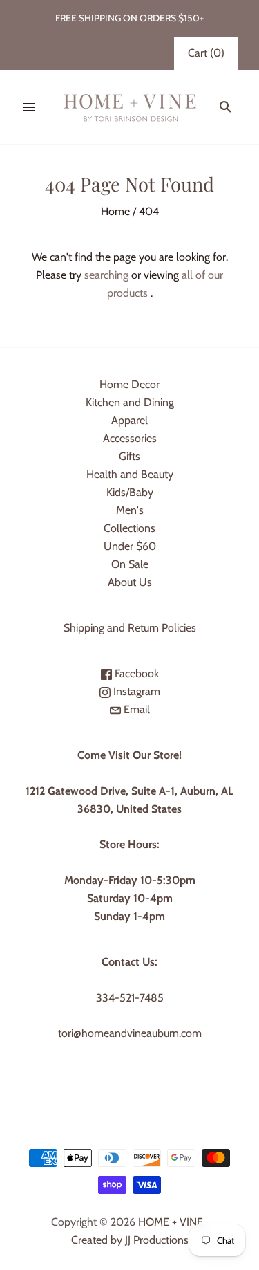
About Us (130, 582)
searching (106, 275)
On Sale (129, 564)
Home (115, 211)
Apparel (129, 420)
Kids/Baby (129, 492)
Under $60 (130, 546)
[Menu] (29, 107)
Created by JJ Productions (130, 1239)
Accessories (130, 438)
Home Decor (129, 384)
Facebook (135, 673)
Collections (129, 528)
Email (135, 709)
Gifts (129, 456)
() (206, 52)
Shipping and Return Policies (130, 627)
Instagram (135, 691)
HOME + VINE (170, 1221)
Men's (130, 510)
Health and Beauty (129, 474)
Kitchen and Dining (130, 402)
